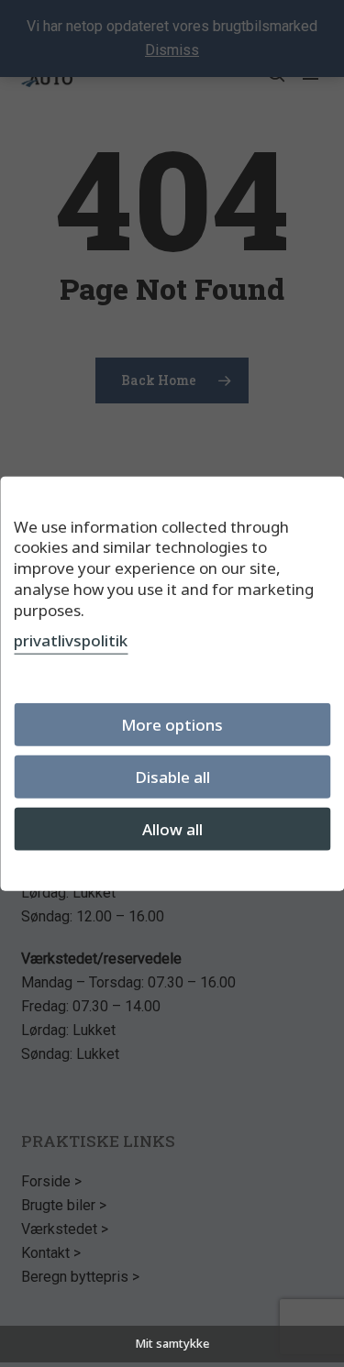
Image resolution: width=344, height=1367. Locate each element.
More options (172, 724)
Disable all (172, 777)
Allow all (172, 829)
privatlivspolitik (71, 640)
